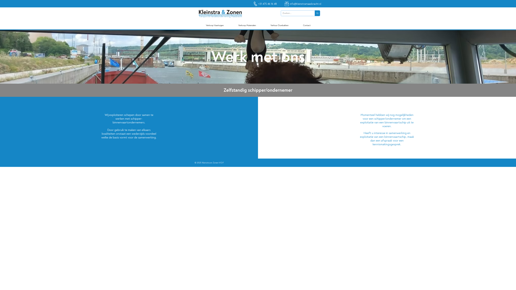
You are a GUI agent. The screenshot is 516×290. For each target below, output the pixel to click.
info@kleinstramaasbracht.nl (305, 4)
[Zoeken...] (317, 13)
